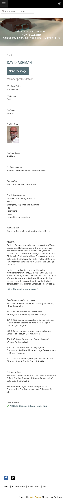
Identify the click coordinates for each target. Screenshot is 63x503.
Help (45, 486)
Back (9, 55)
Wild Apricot (35, 497)
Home (6, 486)
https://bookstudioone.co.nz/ (22, 289)
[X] (13, 478)
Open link (42, 406)
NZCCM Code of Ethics (22, 406)
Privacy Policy (18, 486)
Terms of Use (34, 486)
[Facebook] (6, 478)
